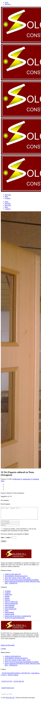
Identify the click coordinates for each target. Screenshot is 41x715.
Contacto (7, 593)
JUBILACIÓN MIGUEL (13, 574)
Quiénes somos (9, 614)
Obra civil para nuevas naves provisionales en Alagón (21, 579)
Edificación (16, 479)
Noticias (7, 600)
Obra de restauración (11, 603)
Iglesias (7, 598)
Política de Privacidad (7, 645)
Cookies (3, 648)
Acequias (8, 591)
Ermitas (7, 596)
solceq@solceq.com (7, 688)
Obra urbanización (10, 609)
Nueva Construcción (11, 601)
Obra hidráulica (10, 605)
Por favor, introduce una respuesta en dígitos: (15, 534)
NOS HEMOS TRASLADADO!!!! (16, 576)
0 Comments (35, 479)
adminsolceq (27, 479)
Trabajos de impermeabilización (15, 618)
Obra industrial (9, 607)
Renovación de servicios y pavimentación (18, 616)
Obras (7, 610)
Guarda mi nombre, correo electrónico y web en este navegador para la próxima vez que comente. (18, 529)
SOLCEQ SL (10, 697)
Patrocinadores (9, 612)
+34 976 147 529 (6, 681)
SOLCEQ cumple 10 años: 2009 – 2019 (17, 578)
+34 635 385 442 (18, 681)
